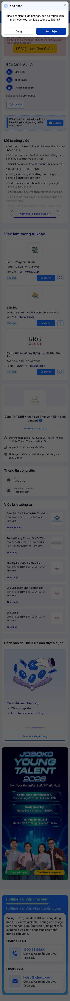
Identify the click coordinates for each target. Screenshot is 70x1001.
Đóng (19, 31)
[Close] (65, 5)
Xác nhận (51, 31)
